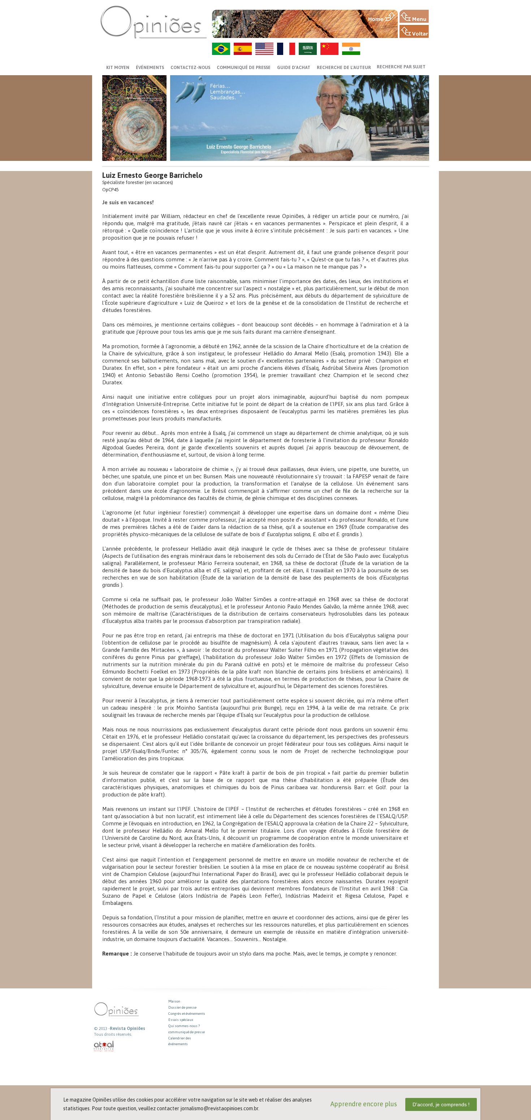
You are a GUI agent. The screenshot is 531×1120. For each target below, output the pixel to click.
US (264, 49)
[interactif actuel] (104, 1046)
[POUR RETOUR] (414, 31)
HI (351, 49)
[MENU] (414, 16)
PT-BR (221, 49)
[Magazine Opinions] (153, 21)
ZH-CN (329, 49)
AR (308, 49)
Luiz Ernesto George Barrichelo (152, 175)
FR (286, 49)
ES (243, 49)
